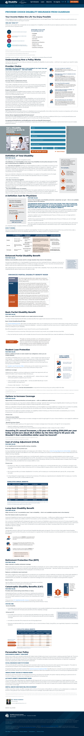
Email (33, 132)
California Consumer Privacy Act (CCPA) (49, 726)
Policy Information (19, 5)
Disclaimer (32, 731)
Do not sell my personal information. (28, 727)
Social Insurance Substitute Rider (38, 668)
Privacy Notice (23, 731)
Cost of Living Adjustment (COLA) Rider (60, 451)
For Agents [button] (57, 2)
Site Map (7, 731)
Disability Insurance (9, 5)
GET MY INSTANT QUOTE (39, 151)
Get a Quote (74, 1)
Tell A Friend (60, 151)
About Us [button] (49, 2)
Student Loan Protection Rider (16, 366)
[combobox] (48, 140)
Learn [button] (42, 2)
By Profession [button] (35, 2)
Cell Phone (34, 136)
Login (63, 1)
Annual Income (35, 144)
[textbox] (48, 140)
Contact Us (15, 731)
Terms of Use (40, 731)
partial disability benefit (14, 323)
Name (33, 128)
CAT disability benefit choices (21, 600)
